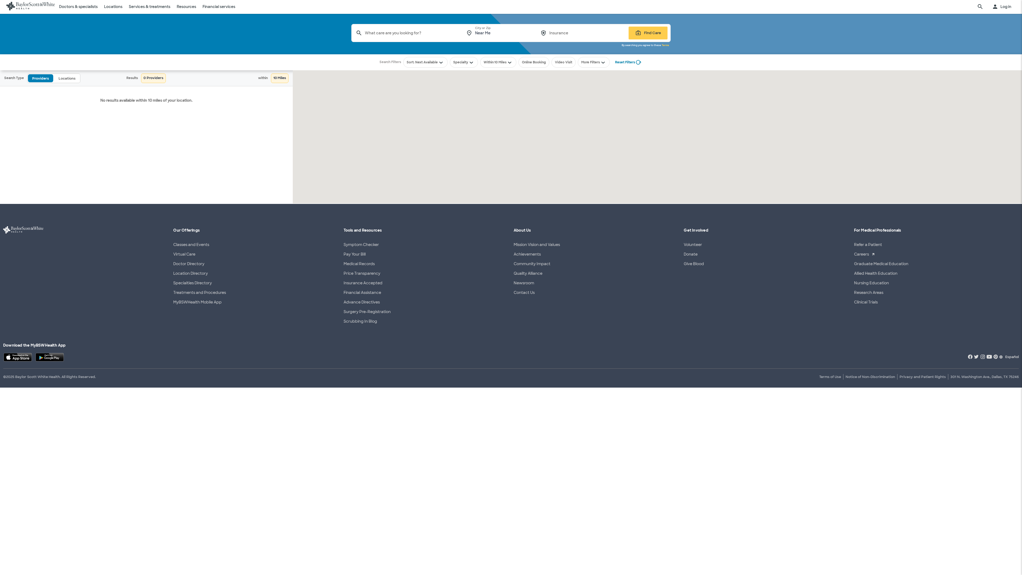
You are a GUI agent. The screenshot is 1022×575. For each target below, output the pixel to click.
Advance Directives (362, 302)
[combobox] (412, 33)
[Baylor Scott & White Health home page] (30, 7)
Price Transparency (362, 273)
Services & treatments (149, 6)
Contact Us (524, 292)
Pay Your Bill (355, 254)
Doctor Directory (188, 263)
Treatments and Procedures (199, 292)
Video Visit (563, 62)
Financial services (219, 6)
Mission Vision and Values (537, 244)
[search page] (980, 7)
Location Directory (190, 273)
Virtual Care (184, 254)
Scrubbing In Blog (360, 321)
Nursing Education (871, 283)
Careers (861, 254)
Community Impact (532, 263)
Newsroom (524, 283)
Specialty (460, 62)
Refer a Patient (868, 244)
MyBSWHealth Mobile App (197, 302)
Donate (691, 254)
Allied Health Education (875, 273)
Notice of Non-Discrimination (870, 377)
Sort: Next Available (422, 62)
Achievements (527, 254)
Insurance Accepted (363, 283)
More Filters (590, 62)
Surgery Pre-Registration (367, 311)
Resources (186, 6)
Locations (113, 6)
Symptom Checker (361, 244)
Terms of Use (830, 377)
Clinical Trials (866, 302)
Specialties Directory (192, 283)
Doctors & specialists (78, 6)
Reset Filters (625, 62)
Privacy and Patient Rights (923, 377)
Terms (665, 45)
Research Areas (868, 292)
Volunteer (693, 244)
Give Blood (694, 263)
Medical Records (359, 263)
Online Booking (534, 62)
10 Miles (500, 62)
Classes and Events (191, 244)
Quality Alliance (528, 273)
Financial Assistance (362, 292)
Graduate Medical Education (881, 263)
